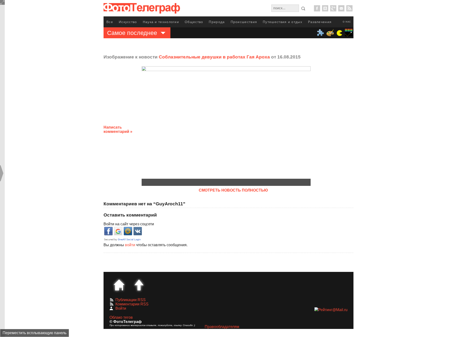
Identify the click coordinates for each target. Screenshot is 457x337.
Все (109, 22)
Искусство (128, 22)
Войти (120, 308)
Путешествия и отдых (282, 22)
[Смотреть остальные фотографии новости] (226, 122)
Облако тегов (121, 317)
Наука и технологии (161, 22)
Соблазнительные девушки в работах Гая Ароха (214, 56)
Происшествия (244, 22)
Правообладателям (222, 327)
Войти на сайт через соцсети (129, 224)
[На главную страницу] (119, 284)
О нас (347, 22)
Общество (194, 22)
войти (130, 245)
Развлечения (320, 22)
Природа (217, 22)
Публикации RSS (130, 300)
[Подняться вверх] (139, 284)
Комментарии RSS (132, 304)
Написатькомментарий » (118, 129)
